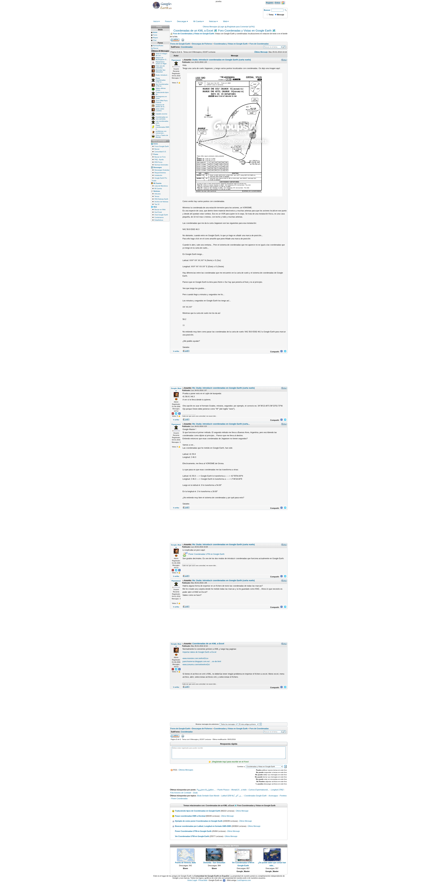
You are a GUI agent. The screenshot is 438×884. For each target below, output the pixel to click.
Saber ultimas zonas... (161, 89)
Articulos (157, 194)
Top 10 (156, 204)
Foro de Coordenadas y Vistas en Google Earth (193, 34)
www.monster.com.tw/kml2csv (195, 658)
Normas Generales (161, 165)
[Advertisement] (228, 370)
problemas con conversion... (161, 132)
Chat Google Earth (161, 215)
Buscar (267, 10)
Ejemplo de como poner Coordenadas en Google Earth (199, 821)
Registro (269, 3)
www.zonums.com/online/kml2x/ (196, 664)
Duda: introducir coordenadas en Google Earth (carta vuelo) (221, 60)
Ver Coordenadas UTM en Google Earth (192, 836)
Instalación (158, 175)
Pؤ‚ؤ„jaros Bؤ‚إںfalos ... (206, 790)
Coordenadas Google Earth (255, 796)
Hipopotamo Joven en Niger (161, 63)
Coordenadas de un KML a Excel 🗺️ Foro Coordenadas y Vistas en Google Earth (222, 30)
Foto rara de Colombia (160, 67)
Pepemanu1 (176, 60)
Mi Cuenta (197, 21)
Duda (195, 793)
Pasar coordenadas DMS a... (162, 127)
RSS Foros (158, 162)
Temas (156, 196)
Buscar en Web (160, 209)
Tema (270, 15)
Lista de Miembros (161, 186)
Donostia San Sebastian (160, 71)
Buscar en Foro (160, 157)
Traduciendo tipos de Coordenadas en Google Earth (197, 811)
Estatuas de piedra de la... (161, 105)
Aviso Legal (192, 880)
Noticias (212, 21)
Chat (154, 40)
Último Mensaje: (261, 52)
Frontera (283, 796)
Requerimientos (160, 173)
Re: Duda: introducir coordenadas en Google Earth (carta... (221, 424)
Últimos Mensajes (210, 27)
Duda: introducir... (162, 75)
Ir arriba (176, 351)
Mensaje (280, 15)
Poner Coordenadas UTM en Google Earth (206, 554)
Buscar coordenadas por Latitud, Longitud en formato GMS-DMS (203, 826)
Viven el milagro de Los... (161, 54)
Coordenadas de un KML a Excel (208, 643)
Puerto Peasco (223, 790)
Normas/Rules (158, 45)
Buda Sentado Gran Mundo (208, 796)
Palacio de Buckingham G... (162, 58)
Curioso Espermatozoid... (259, 790)
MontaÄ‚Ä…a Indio (239, 790)
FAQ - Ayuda (159, 159)
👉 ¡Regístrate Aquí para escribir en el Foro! (229, 762)
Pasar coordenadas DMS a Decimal (190, 816)
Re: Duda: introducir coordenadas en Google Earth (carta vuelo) (223, 388)
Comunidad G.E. (160, 152)
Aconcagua (273, 796)
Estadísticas (158, 220)
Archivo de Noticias (161, 202)
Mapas (155, 37)
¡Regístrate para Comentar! (238, 27)
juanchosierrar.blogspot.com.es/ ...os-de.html (201, 661)
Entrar (277, 3)
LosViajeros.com (244, 880)
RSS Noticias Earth (161, 199)
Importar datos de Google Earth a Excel (199, 652)
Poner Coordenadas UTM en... (161, 80)
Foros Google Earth (161, 146)
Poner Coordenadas (179, 799)
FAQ (253, 27)
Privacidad (202, 880)
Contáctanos (159, 217)
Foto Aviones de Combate (180, 793)
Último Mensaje (242, 811)
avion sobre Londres (160, 110)
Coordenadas (187, 47)
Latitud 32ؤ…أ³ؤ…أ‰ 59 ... (231, 796)
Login (222, 27)
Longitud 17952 (277, 790)
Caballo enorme (161, 114)
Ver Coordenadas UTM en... (162, 85)
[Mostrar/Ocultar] (168, 26)
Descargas (181, 21)
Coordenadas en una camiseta (162, 118)
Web (225, 21)
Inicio (155, 21)
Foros (167, 21)
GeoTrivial (158, 212)
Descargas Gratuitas (161, 170)
